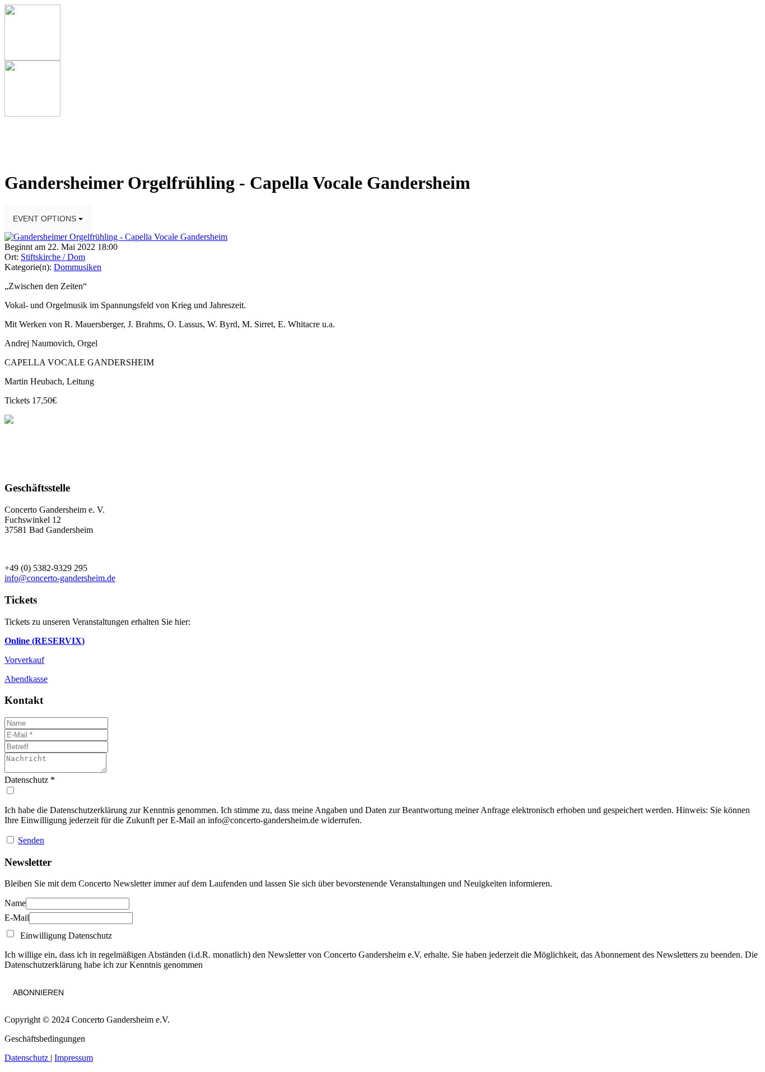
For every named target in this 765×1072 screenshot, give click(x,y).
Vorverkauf (24, 660)
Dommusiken (77, 267)
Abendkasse (26, 679)
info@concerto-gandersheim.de (59, 578)
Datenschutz (27, 1057)
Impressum (73, 1057)
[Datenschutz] (382, 790)
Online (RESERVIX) (44, 641)
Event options (45, 218)
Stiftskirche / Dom (53, 257)
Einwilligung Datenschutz (64, 935)
